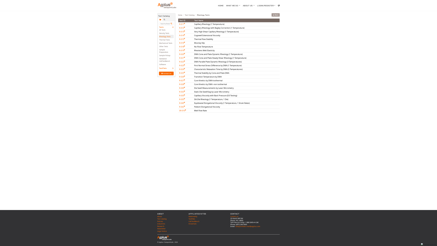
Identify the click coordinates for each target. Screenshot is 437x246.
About (159, 216)
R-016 (181, 43)
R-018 (181, 46)
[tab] (160, 19)
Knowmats (193, 224)
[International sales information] (279, 5)
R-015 (181, 39)
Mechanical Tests (165, 43)
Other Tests (163, 46)
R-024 (181, 69)
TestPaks (163, 68)
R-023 (181, 65)
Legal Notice (162, 231)
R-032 (181, 92)
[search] (172, 23)
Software (162, 64)
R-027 (181, 80)
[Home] (167, 5)
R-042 (181, 107)
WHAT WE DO (232, 5)
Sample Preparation (163, 51)
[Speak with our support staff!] (428, 244)
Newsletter (161, 229)
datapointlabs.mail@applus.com (247, 226)
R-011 (181, 24)
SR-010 (182, 110)
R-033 (181, 95)
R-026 (181, 77)
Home (180, 15)
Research (160, 226)
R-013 (181, 31)
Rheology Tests (165, 36)
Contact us (234, 216)
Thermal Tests (164, 40)
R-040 (181, 103)
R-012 (181, 28)
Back (276, 15)
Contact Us (167, 73)
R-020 (181, 54)
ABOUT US (248, 5)
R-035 (181, 99)
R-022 (181, 61)
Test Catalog (190, 15)
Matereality (193, 216)
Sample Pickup (164, 55)
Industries (161, 224)
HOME (221, 5)
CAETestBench (194, 221)
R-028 (181, 84)
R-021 (181, 58)
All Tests (162, 30)
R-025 (181, 73)
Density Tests (164, 33)
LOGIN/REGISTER (265, 5)
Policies (160, 221)
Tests (161, 27)
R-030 (181, 88)
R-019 (181, 50)
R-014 (181, 35)
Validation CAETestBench (164, 60)
